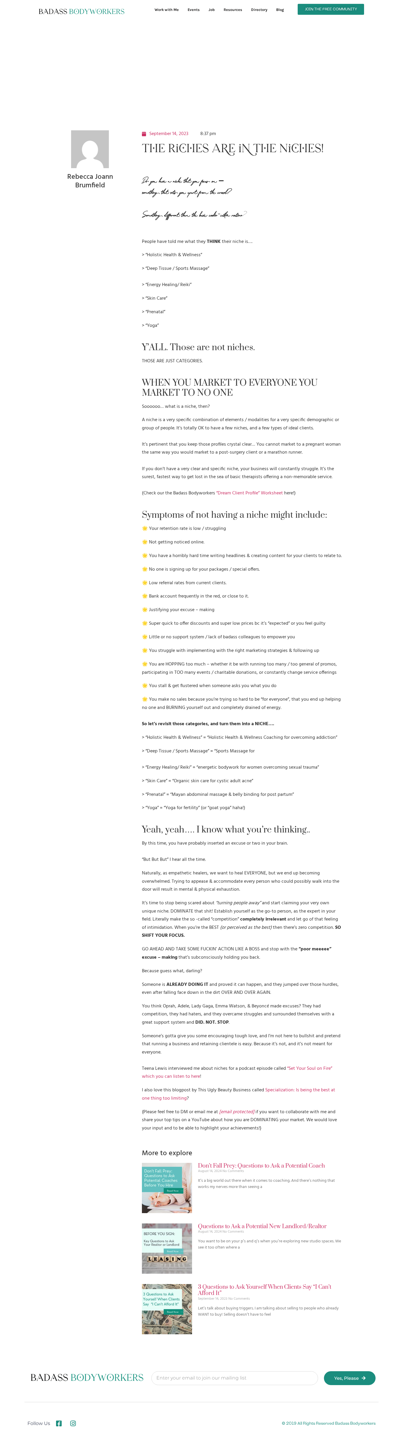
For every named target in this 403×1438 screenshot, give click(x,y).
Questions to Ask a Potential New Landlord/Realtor (262, 1226)
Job (212, 9)
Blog (280, 9)
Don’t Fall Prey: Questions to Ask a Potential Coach (261, 1166)
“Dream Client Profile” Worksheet (249, 493)
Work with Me (167, 9)
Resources (233, 9)
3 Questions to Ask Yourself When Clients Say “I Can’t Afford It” (264, 1290)
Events (194, 9)
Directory (259, 9)
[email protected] (236, 1112)
